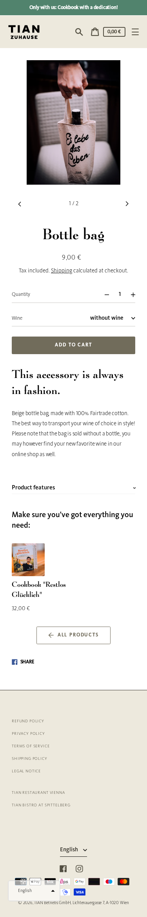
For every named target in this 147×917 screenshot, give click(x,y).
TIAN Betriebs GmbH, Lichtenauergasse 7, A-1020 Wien (81, 903)
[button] (34, 891)
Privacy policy (28, 734)
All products (78, 635)
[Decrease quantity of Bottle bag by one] (103, 295)
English (69, 850)
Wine (17, 318)
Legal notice (26, 771)
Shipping (61, 271)
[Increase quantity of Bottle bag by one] (136, 295)
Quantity (21, 294)
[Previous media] (20, 204)
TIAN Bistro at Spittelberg (41, 805)
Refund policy (28, 721)
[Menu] (135, 32)
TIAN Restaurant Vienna (38, 793)
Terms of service (31, 746)
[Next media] (127, 204)
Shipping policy (29, 759)
